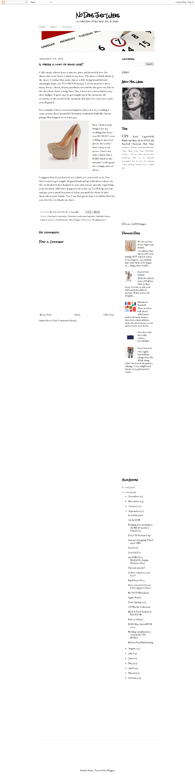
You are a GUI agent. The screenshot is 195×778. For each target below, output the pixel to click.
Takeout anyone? (136, 567)
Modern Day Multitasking (140, 642)
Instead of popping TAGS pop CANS (140, 541)
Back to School (135, 619)
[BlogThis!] (89, 211)
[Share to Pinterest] (98, 211)
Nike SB (136, 140)
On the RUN (134, 520)
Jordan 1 (126, 154)
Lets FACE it (134, 552)
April (131, 668)
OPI (125, 136)
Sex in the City (139, 161)
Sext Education (135, 515)
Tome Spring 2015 (137, 602)
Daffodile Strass (103, 216)
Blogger (111, 770)
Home (42, 26)
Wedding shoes (99, 220)
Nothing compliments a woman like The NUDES (139, 634)
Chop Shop (127, 151)
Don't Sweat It (145, 348)
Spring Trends (134, 164)
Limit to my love (47, 220)
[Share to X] (92, 211)
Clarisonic (137, 144)
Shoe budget (74, 220)
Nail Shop (148, 144)
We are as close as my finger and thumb (146, 244)
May (130, 663)
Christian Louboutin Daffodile (81, 216)
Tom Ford (133, 547)
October (132, 506)
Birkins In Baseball (142, 303)
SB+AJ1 (150, 158)
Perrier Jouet (137, 154)
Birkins (134, 147)
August (132, 648)
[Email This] (86, 211)
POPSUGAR (147, 140)
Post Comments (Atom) (64, 320)
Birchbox (125, 147)
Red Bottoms (62, 220)
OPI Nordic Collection (139, 607)
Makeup (127, 140)
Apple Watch (134, 597)
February (133, 678)
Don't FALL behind (143, 273)
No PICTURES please (138, 592)
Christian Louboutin (56, 216)
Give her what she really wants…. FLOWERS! (145, 336)
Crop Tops (139, 151)
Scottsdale (126, 161)
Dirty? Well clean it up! (139, 535)
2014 (128, 492)
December (133, 496)
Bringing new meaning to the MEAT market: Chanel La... (140, 527)
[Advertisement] (147, 195)
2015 (128, 487)
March (131, 673)
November (134, 501)
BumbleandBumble (146, 147)
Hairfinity (149, 151)
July (130, 653)
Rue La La (139, 158)
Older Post (108, 314)
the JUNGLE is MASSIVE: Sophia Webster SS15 (138, 560)
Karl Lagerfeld (143, 136)
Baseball (126, 144)
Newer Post (45, 314)
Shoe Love (86, 220)
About (53, 26)
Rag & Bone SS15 (136, 580)
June (130, 658)
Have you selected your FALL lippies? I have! (139, 586)
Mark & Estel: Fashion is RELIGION (139, 613)
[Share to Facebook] (95, 211)
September (134, 511)
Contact (67, 26)
